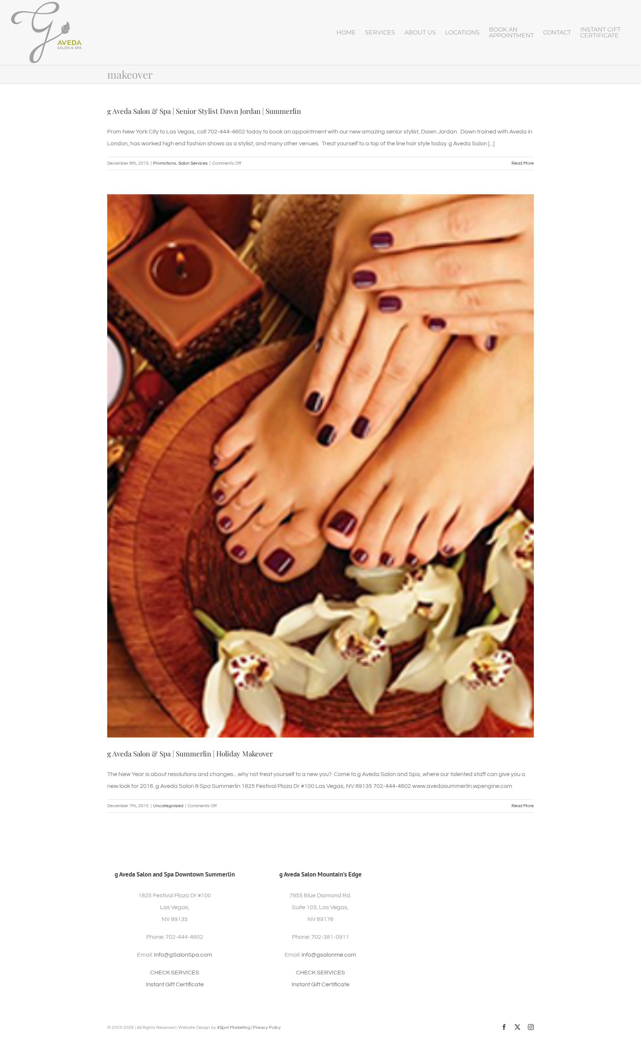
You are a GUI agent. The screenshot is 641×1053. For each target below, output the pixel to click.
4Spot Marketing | (235, 1027)
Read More (523, 163)
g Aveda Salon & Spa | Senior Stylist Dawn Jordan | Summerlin (204, 111)
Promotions (164, 163)
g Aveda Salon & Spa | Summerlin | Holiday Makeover (190, 753)
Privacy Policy (267, 1027)
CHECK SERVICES (174, 973)
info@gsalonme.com (329, 955)
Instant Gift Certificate (175, 984)
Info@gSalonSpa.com (183, 955)
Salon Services (193, 163)
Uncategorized (168, 805)
